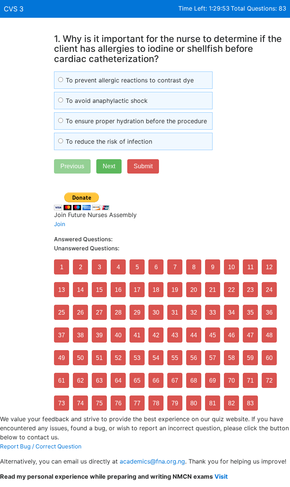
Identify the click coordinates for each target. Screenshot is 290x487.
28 (118, 312)
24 (269, 290)
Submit (143, 166)
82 (231, 403)
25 (61, 312)
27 (99, 312)
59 (250, 358)
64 (118, 380)
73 (61, 403)
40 (118, 335)
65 (137, 380)
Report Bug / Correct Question (41, 446)
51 (99, 358)
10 (231, 267)
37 (61, 335)
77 (137, 403)
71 (250, 380)
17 (137, 290)
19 (174, 290)
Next (109, 166)
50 (80, 358)
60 (269, 358)
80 (193, 403)
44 (193, 335)
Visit (221, 476)
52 (118, 358)
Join (59, 224)
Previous (72, 166)
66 (156, 380)
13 (61, 290)
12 (269, 267)
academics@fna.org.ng (152, 461)
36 (269, 312)
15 (99, 290)
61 (61, 380)
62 (80, 380)
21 (212, 290)
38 (80, 335)
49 (61, 358)
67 (174, 380)
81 (212, 403)
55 (174, 358)
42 (156, 335)
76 (118, 403)
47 (250, 335)
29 (137, 312)
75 (99, 403)
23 (250, 290)
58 (231, 358)
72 (269, 380)
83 (250, 403)
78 (156, 403)
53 (137, 358)
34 (231, 312)
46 (231, 335)
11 (250, 267)
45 (212, 335)
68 (193, 380)
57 (212, 358)
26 (80, 312)
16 (118, 290)
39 (99, 335)
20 (193, 290)
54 (156, 358)
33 (212, 312)
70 (231, 380)
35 (250, 312)
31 (174, 312)
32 (193, 312)
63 (99, 380)
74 (80, 403)
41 (137, 335)
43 (174, 335)
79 (174, 403)
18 (156, 290)
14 (80, 290)
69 (212, 380)
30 (156, 312)
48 (269, 335)
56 (193, 358)
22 (231, 290)
